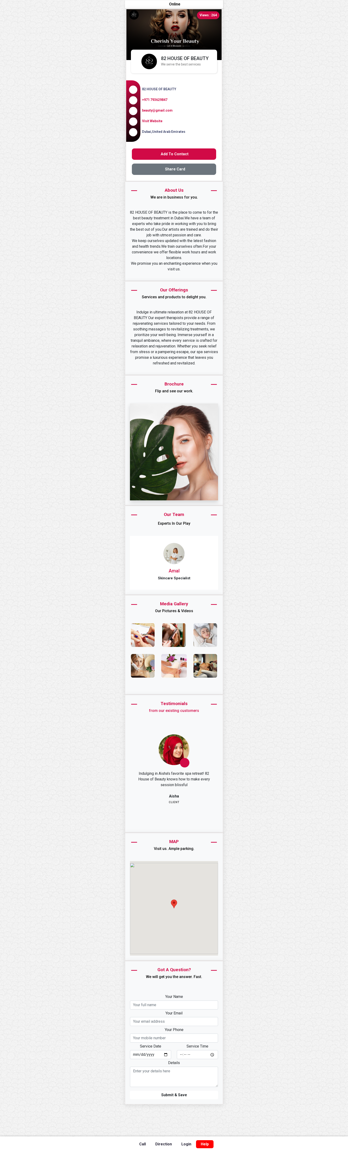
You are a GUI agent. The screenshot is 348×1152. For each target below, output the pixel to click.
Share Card (175, 169)
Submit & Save (174, 1106)
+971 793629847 (154, 100)
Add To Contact (174, 154)
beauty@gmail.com (157, 110)
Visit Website (152, 121)
